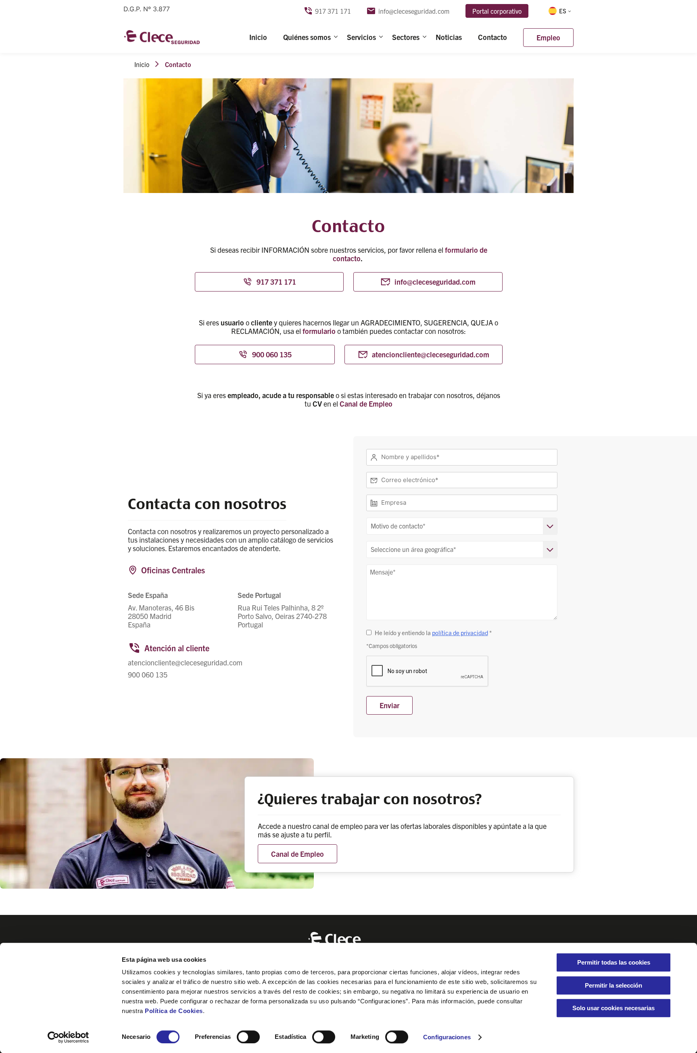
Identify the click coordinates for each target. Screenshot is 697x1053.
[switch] (248, 1036)
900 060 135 (272, 354)
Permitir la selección (613, 985)
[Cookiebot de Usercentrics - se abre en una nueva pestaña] (68, 1037)
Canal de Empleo (366, 403)
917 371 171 (333, 11)
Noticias (449, 37)
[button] (559, 11)
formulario (319, 331)
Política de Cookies (174, 1010)
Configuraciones (447, 1037)
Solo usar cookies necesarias (613, 1008)
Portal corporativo (497, 11)
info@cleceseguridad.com (413, 11)
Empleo (548, 37)
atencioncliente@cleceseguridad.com (430, 354)
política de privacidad (460, 632)
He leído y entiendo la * (433, 632)
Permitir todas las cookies (613, 962)
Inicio (258, 37)
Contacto (492, 37)
